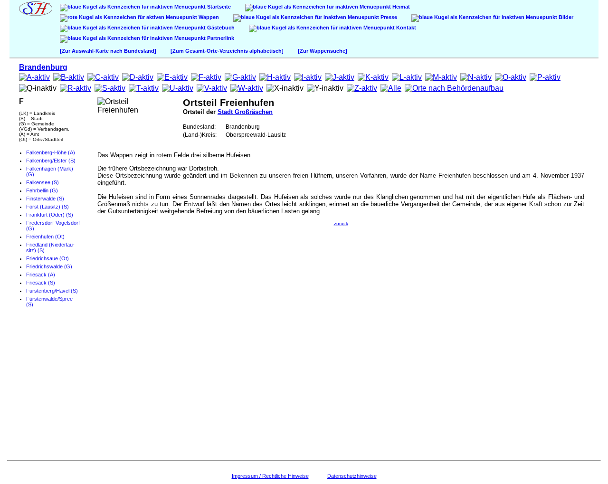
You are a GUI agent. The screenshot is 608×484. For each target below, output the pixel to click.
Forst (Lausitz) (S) (47, 206)
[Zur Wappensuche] (322, 51)
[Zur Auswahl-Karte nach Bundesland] (108, 51)
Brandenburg (43, 67)
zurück (341, 223)
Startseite (218, 6)
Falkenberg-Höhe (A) (50, 152)
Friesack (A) (40, 274)
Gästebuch (220, 27)
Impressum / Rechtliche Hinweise (270, 476)
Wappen (208, 17)
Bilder (565, 17)
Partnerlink (220, 38)
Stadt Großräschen (245, 111)
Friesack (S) (40, 282)
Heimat (400, 6)
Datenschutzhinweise (352, 476)
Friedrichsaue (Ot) (47, 258)
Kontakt (405, 27)
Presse (388, 17)
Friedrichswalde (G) (49, 266)
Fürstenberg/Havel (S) (52, 291)
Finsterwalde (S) (45, 198)
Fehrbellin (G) (42, 190)
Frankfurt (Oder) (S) (49, 215)
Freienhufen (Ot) (45, 236)
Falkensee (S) (42, 182)
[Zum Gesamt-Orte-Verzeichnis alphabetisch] (227, 51)
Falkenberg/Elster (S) (51, 160)
